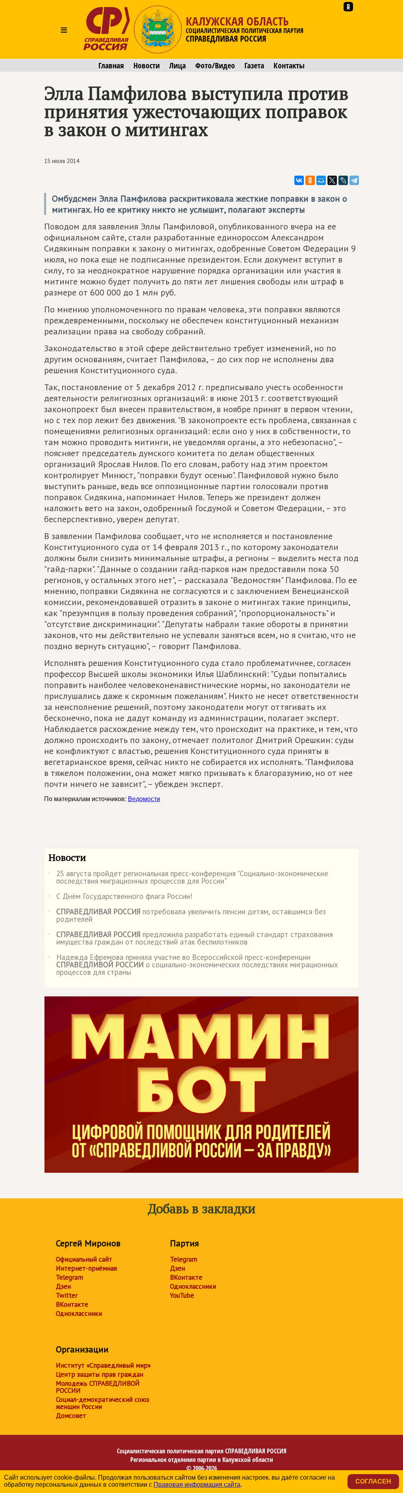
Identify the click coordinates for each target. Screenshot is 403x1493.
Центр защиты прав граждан (99, 1374)
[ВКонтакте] (299, 180)
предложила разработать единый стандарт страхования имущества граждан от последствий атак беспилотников (190, 938)
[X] (332, 180)
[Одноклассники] (310, 180)
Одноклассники (79, 1313)
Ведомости (144, 799)
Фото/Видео (215, 65)
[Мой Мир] (321, 180)
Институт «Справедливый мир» (103, 1365)
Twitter (67, 1295)
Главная (111, 65)
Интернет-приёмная (86, 1268)
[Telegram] (354, 180)
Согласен (373, 1481)
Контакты (289, 65)
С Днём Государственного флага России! (120, 898)
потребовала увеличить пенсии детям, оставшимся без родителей (187, 916)
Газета (254, 65)
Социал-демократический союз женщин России (102, 1403)
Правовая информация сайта (196, 1484)
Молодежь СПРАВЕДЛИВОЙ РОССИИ (98, 1387)
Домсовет (71, 1415)
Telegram (69, 1277)
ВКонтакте (72, 1304)
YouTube (182, 1295)
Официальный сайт (84, 1259)
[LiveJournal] (343, 180)
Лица (177, 65)
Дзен (63, 1286)
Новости (146, 65)
